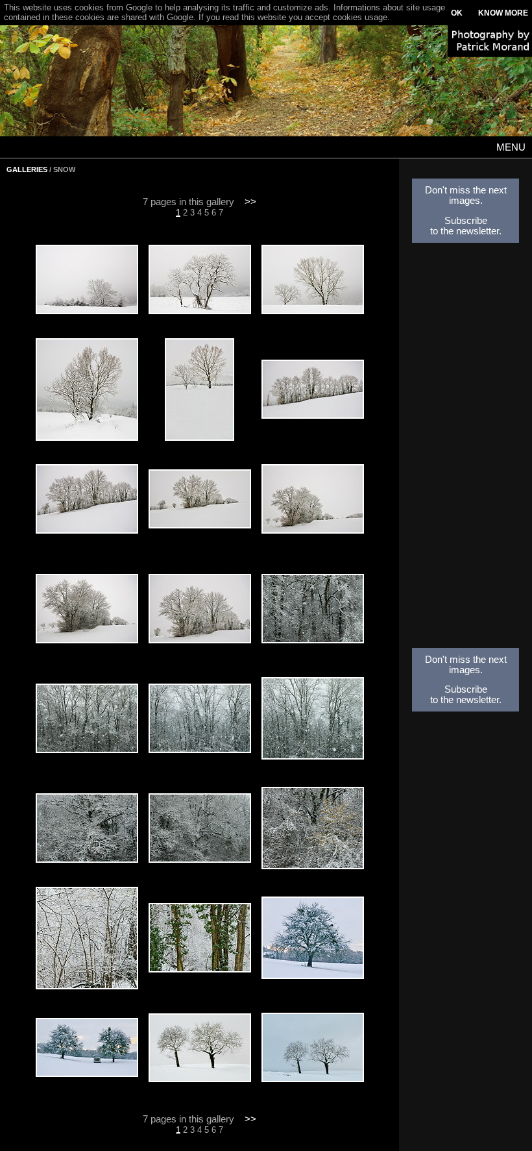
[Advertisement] (465, 449)
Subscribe (465, 221)
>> (250, 202)
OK (457, 13)
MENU (511, 147)
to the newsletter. (466, 231)
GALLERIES (26, 169)
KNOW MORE (503, 13)
